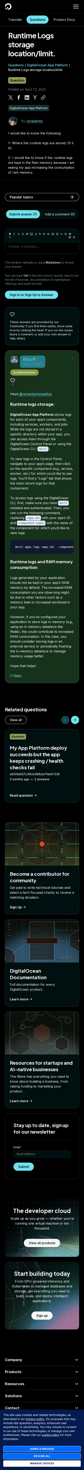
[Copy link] (43, 97)
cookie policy (50, 1435)
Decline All (42, 1456)
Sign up (42, 1316)
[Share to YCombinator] (35, 97)
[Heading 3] (48, 234)
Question (17, 80)
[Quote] (61, 234)
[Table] (70, 234)
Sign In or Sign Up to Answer (31, 295)
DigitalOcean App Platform (47, 65)
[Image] (31, 234)
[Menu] (76, 6)
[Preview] (69, 237)
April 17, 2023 (32, 364)
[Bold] (10, 234)
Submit (23, 1167)
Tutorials (15, 20)
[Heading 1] (40, 234)
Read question (21, 795)
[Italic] (14, 234)
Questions (37, 20)
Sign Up (16, 907)
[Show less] (72, 358)
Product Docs (64, 20)
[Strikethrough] (22, 234)
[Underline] (18, 234)
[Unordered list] (52, 234)
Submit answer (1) (23, 214)
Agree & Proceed (42, 1448)
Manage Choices (42, 1463)
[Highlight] (35, 234)
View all (16, 720)
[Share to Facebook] (18, 97)
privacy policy (35, 1419)
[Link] (27, 234)
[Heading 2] (44, 234)
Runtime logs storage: (32, 404)
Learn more (19, 999)
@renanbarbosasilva (35, 394)
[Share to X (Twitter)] (10, 97)
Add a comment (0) (60, 214)
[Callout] (65, 234)
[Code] (10, 237)
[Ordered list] (57, 234)
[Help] (74, 237)
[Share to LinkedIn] (26, 97)
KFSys (27, 359)
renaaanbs (34, 121)
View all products (42, 1243)
